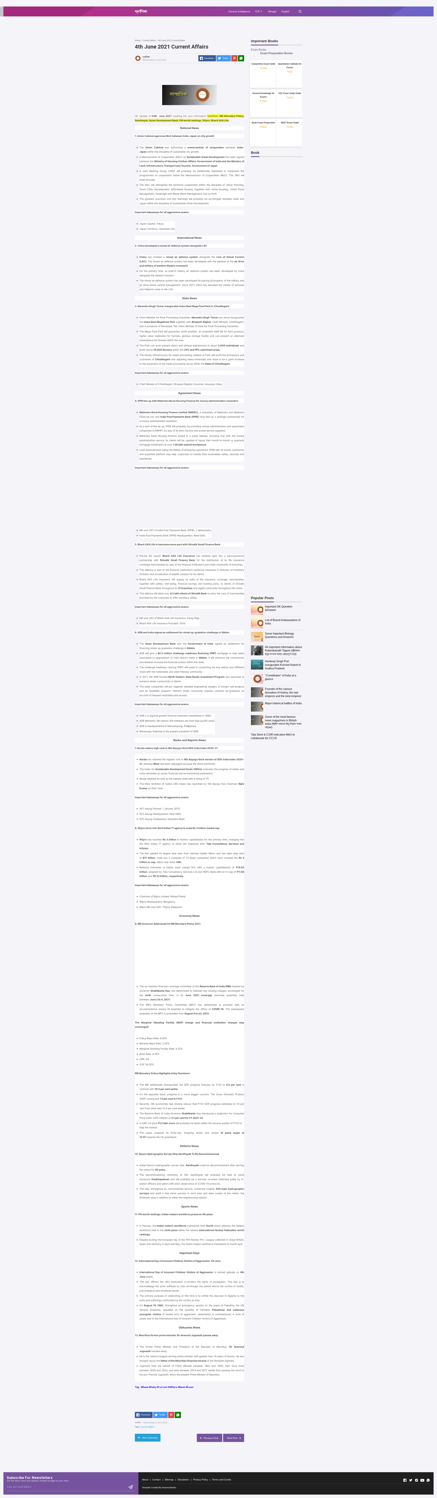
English (285, 11)
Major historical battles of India (283, 703)
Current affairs (147, 1427)
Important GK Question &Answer (278, 608)
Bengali (272, 11)
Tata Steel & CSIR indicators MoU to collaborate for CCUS (273, 736)
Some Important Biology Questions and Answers (279, 635)
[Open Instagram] (416, 1480)
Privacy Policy (200, 1479)
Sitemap (169, 1479)
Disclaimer (183, 1479)
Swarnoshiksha (169, 1487)
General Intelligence (239, 11)
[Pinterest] (234, 58)
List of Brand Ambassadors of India (282, 622)
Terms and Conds (221, 1479)
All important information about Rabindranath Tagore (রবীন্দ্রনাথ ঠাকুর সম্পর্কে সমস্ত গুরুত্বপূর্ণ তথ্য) (283, 651)
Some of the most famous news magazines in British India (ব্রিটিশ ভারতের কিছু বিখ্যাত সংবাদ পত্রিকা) (283, 722)
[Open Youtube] (422, 1480)
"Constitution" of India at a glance (280, 677)
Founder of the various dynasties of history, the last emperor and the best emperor (283, 692)
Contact (156, 1479)
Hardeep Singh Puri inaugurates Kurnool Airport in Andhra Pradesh (283, 665)
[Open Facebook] (405, 1480)
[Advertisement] (197, 27)
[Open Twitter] (411, 1480)
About (145, 1479)
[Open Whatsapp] (428, 1480)
